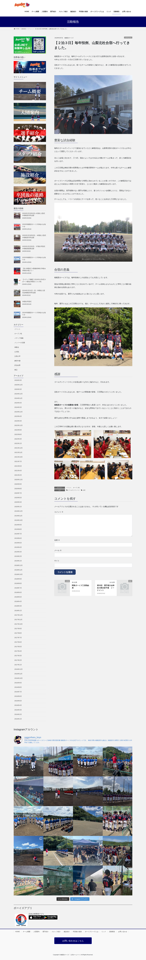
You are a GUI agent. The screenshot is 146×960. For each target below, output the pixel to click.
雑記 (15, 370)
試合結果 (17, 365)
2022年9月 (18, 430)
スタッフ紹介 (56, 931)
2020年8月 (18, 488)
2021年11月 (18, 452)
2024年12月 (18, 394)
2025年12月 (18, 385)
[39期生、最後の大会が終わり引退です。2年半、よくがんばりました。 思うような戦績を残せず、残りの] (117, 791)
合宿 (84, 490)
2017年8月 (18, 633)
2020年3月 (18, 502)
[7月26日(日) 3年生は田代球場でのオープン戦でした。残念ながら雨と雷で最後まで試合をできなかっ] (88, 880)
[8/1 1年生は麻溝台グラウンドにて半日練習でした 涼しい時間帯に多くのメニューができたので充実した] (58, 880)
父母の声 (17, 356)
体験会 (16, 347)
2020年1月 (18, 506)
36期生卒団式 (26, 301)
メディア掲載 (18, 338)
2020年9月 (18, 484)
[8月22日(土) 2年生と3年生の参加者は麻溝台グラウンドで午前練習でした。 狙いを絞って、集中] (88, 761)
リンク (103, 931)
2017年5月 (18, 646)
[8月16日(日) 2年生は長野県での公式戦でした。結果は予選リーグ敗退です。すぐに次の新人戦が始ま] (28, 791)
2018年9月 (18, 579)
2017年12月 (18, 615)
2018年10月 (18, 574)
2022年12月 (18, 425)
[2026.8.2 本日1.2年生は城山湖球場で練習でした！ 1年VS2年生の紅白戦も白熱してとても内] (58, 851)
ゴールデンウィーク (74, 490)
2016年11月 (18, 674)
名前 (57, 540)
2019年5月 (18, 543)
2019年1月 (18, 561)
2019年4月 (18, 547)
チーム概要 (26, 931)
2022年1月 (18, 443)
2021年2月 (18, 475)
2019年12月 (18, 511)
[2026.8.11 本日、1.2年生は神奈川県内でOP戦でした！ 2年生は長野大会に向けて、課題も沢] (88, 791)
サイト (56, 561)
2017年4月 (18, 651)
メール (58, 550)
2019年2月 (18, 556)
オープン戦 (76, 487)
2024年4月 (18, 403)
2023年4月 (18, 416)
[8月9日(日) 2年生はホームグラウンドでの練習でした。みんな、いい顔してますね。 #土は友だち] (28, 821)
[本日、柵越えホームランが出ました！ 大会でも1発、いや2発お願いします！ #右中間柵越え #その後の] (58, 791)
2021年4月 (18, 470)
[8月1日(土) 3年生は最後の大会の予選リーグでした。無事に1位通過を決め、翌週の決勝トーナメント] (117, 851)
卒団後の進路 (77, 931)
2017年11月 (18, 619)
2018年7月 (18, 588)
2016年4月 (18, 705)
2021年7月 (18, 461)
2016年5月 (18, 701)
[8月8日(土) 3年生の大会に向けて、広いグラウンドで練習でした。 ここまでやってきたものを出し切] (88, 821)
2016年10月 (18, 678)
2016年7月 (18, 692)
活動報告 (112, 931)
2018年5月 (18, 597)
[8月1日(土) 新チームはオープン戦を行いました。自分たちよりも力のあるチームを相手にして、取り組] (28, 880)
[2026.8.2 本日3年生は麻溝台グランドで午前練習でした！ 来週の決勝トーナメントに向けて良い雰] (88, 851)
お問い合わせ (122, 931)
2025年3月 (18, 389)
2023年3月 (18, 421)
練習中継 (17, 361)
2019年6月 (18, 538)
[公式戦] (62, 585)
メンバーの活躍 (19, 342)
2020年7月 (18, 493)
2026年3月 (18, 380)
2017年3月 (18, 655)
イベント (128, 37)
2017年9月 (18, 628)
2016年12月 (18, 669)
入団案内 (36, 931)
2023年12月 (18, 412)
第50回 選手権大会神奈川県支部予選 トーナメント (105, 587)
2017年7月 (18, 637)
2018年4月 (18, 601)
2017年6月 (18, 642)
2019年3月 (18, 552)
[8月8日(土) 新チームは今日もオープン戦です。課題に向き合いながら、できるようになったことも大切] (117, 821)
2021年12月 (18, 448)
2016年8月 (18, 687)
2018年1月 (18, 610)
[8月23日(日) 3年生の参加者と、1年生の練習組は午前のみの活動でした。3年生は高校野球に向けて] (28, 761)
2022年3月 (18, 439)
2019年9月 (18, 525)
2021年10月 (18, 457)
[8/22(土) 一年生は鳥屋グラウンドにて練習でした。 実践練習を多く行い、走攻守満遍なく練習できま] (117, 761)
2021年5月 (18, 466)
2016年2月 (18, 714)
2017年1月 (18, 665)
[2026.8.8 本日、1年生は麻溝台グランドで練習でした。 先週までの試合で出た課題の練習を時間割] (28, 851)
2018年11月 (18, 570)
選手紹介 (46, 931)
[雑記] (124, 585)
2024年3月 (18, 407)
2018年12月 (18, 565)
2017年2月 (18, 660)
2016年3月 (18, 710)
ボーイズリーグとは (91, 931)
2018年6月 (18, 592)
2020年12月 (18, 479)
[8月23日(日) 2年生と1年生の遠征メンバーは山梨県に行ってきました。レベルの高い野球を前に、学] (58, 761)
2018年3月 (18, 606)
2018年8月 (18, 583)
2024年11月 (18, 398)
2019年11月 (18, 516)
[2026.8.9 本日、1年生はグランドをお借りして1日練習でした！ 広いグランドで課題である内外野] (58, 821)
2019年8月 (18, 529)
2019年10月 (18, 520)
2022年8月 (18, 434)
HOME (17, 931)
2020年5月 (18, 497)
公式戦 (16, 352)
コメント (58, 512)
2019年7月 (18, 534)
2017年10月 (18, 624)
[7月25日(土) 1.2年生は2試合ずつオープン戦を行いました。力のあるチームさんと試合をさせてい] (117, 880)
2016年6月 (18, 696)
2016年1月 (18, 719)
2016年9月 (18, 683)
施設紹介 (67, 931)
